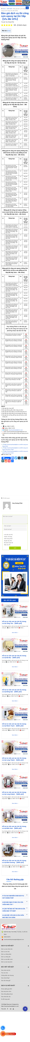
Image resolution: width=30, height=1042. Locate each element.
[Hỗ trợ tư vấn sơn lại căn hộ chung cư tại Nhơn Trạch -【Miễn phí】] (15, 713)
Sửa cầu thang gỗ (5, 980)
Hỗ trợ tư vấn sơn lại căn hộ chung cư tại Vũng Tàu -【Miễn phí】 (14, 622)
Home (4, 8)
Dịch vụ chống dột (5, 956)
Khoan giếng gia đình (6, 988)
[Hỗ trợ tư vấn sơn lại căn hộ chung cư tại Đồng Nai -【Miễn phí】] (15, 679)
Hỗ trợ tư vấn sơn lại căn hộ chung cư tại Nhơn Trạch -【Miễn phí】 (14, 725)
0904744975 (7, 937)
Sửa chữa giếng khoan (7, 994)
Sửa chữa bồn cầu (6, 996)
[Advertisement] (15, 479)
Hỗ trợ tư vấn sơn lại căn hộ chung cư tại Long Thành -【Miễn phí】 (14, 759)
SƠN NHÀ (9, 8)
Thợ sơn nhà (4, 972)
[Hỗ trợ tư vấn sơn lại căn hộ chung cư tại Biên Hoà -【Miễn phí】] (15, 816)
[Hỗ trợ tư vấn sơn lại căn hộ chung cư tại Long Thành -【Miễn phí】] (15, 747)
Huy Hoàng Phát (17, 503)
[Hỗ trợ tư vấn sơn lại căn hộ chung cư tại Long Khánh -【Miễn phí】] (15, 782)
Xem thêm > (15, 632)
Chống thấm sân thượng (7, 975)
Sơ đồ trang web (5, 999)
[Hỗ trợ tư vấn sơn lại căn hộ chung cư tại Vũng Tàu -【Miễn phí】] (15, 611)
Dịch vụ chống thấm (6, 954)
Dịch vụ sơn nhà (5, 951)
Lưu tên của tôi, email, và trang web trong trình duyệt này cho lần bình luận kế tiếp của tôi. (8, 539)
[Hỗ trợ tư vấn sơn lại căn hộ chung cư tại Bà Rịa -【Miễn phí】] (15, 645)
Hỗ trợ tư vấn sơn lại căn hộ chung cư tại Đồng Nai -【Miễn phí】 (14, 691)
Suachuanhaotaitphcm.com (16, 430)
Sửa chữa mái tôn (5, 970)
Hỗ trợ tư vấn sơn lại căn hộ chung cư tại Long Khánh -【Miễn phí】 (14, 793)
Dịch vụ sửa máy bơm (6, 962)
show (8, 30)
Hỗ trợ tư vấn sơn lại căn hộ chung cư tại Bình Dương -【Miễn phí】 (14, 861)
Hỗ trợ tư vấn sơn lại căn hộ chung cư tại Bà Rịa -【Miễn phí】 (14, 656)
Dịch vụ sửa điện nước (7, 959)
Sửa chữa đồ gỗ (5, 978)
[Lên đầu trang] (25, 1008)
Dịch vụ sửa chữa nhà (6, 949)
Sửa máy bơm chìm (6, 991)
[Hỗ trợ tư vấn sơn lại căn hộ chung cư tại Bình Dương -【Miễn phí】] (15, 850)
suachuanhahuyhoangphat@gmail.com (14, 939)
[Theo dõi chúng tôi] (8, 1009)
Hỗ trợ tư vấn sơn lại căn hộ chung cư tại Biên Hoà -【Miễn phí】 (14, 827)
